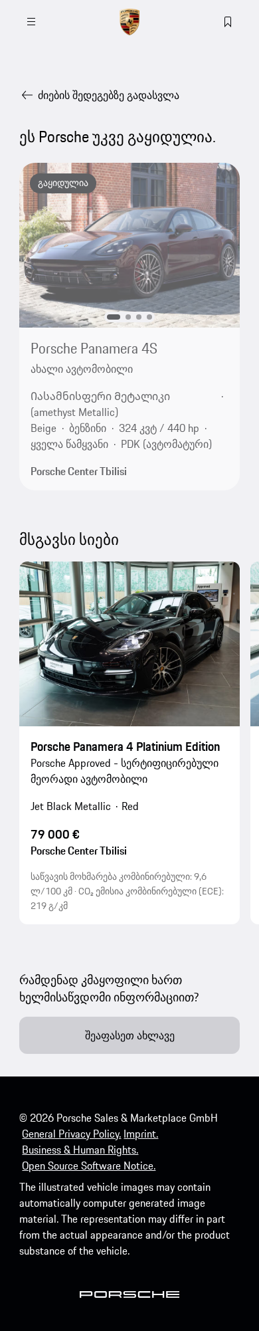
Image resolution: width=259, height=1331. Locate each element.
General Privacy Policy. (71, 1134)
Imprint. (141, 1134)
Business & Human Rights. (80, 1150)
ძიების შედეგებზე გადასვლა (108, 95)
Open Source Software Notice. (88, 1166)
